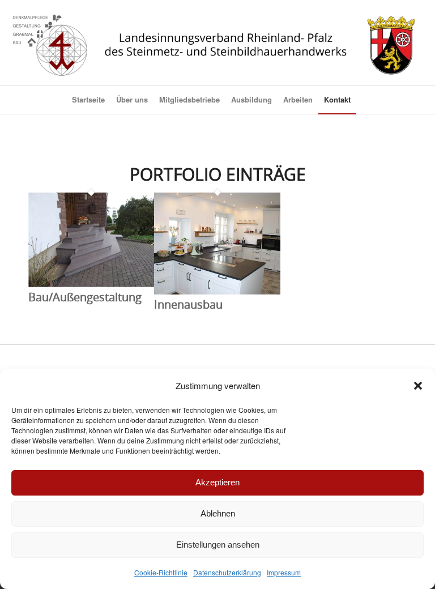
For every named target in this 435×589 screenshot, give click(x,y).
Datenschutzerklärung (227, 572)
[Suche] (362, 100)
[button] (418, 385)
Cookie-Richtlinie (160, 572)
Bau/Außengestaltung (85, 297)
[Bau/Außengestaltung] (91, 283)
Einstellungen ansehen (217, 544)
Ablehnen (218, 513)
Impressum (284, 572)
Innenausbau (188, 304)
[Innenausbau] (217, 290)
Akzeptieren (217, 482)
